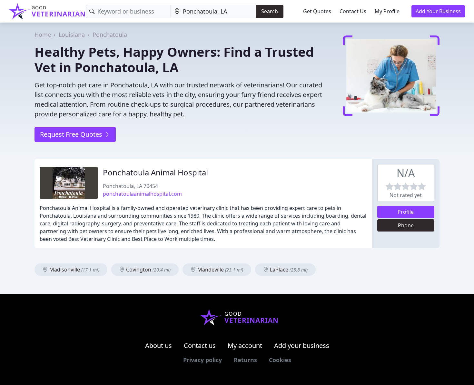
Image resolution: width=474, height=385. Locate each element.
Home (43, 34)
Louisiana (72, 34)
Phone (406, 225)
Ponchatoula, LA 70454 (130, 186)
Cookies (280, 360)
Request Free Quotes (72, 134)
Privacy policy (202, 360)
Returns (245, 360)
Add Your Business (438, 11)
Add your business (301, 345)
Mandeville (219, 269)
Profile (406, 211)
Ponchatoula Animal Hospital (155, 172)
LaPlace (288, 269)
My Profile (387, 11)
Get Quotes (317, 11)
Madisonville (73, 269)
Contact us (200, 345)
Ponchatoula (110, 34)
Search (269, 11)
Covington (148, 269)
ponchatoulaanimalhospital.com (142, 193)
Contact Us (353, 11)
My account (245, 345)
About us (158, 345)
